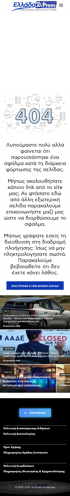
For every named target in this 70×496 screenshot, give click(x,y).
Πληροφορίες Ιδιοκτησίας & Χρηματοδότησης (34, 471)
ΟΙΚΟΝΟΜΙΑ (9, 349)
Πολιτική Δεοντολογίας (19, 433)
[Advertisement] (35, 52)
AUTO (6, 311)
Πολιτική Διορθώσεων (18, 465)
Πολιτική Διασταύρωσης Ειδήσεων (26, 428)
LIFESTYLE (8, 372)
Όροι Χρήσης (12, 447)
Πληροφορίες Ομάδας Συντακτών (25, 452)
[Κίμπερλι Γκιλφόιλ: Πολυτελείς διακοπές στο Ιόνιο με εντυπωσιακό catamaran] (28, 379)
